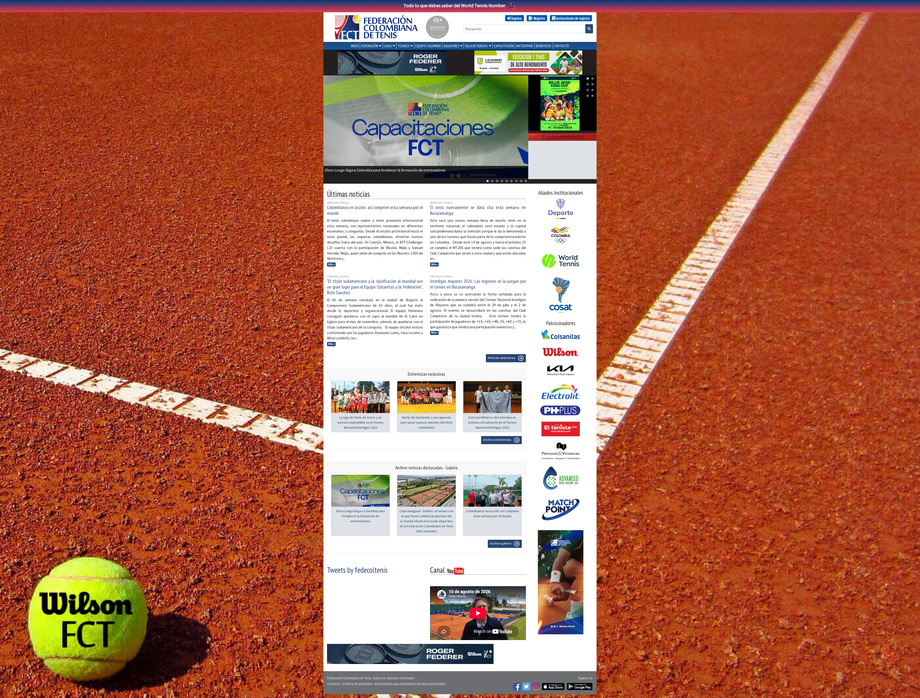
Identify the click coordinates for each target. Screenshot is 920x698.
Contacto (333, 683)
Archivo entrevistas (497, 439)
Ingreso (516, 18)
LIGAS (388, 45)
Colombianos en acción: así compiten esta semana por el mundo (375, 210)
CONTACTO (561, 45)
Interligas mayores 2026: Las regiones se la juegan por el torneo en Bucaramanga (478, 284)
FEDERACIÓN (369, 45)
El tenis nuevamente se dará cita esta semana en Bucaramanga (478, 210)
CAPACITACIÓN (504, 45)
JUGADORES (451, 45)
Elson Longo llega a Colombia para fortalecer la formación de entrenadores (360, 516)
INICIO (355, 45)
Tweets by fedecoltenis (357, 570)
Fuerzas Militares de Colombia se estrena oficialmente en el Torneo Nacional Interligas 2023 (492, 422)
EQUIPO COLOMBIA (428, 45)
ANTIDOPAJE (524, 45)
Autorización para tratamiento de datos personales (410, 683)
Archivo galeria (501, 543)
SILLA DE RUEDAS (476, 45)
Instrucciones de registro (572, 18)
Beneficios (543, 45)
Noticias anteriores (502, 358)
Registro (539, 18)
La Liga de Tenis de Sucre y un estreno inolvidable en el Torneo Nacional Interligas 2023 (360, 422)
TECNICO (403, 45)
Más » (331, 264)
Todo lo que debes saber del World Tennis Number (454, 5)
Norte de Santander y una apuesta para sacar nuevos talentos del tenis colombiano (426, 422)
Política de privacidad (357, 683)
